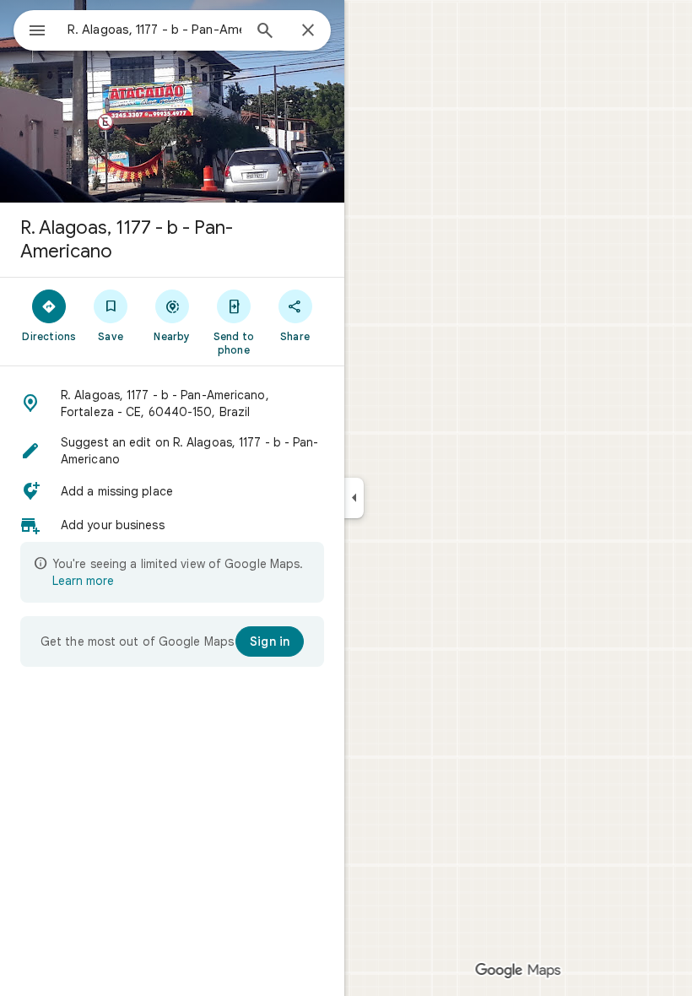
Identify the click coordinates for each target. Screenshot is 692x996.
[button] (172, 403)
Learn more (83, 580)
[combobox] (154, 29)
